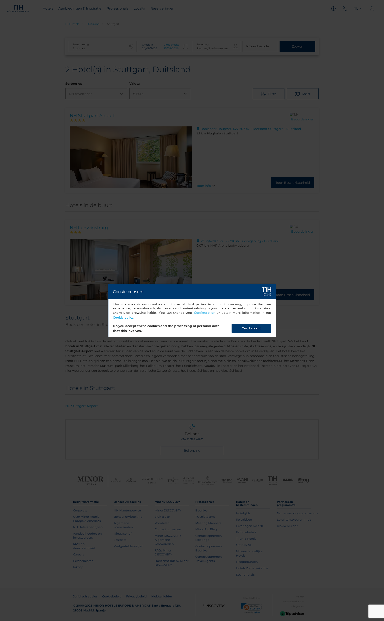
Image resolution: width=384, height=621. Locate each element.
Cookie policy (123, 317)
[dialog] (192, 310)
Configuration (204, 312)
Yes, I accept (251, 328)
